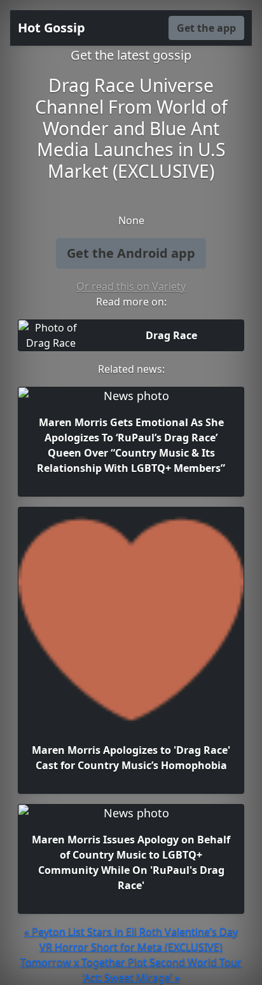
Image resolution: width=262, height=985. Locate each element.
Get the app (206, 28)
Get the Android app (131, 253)
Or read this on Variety (131, 286)
